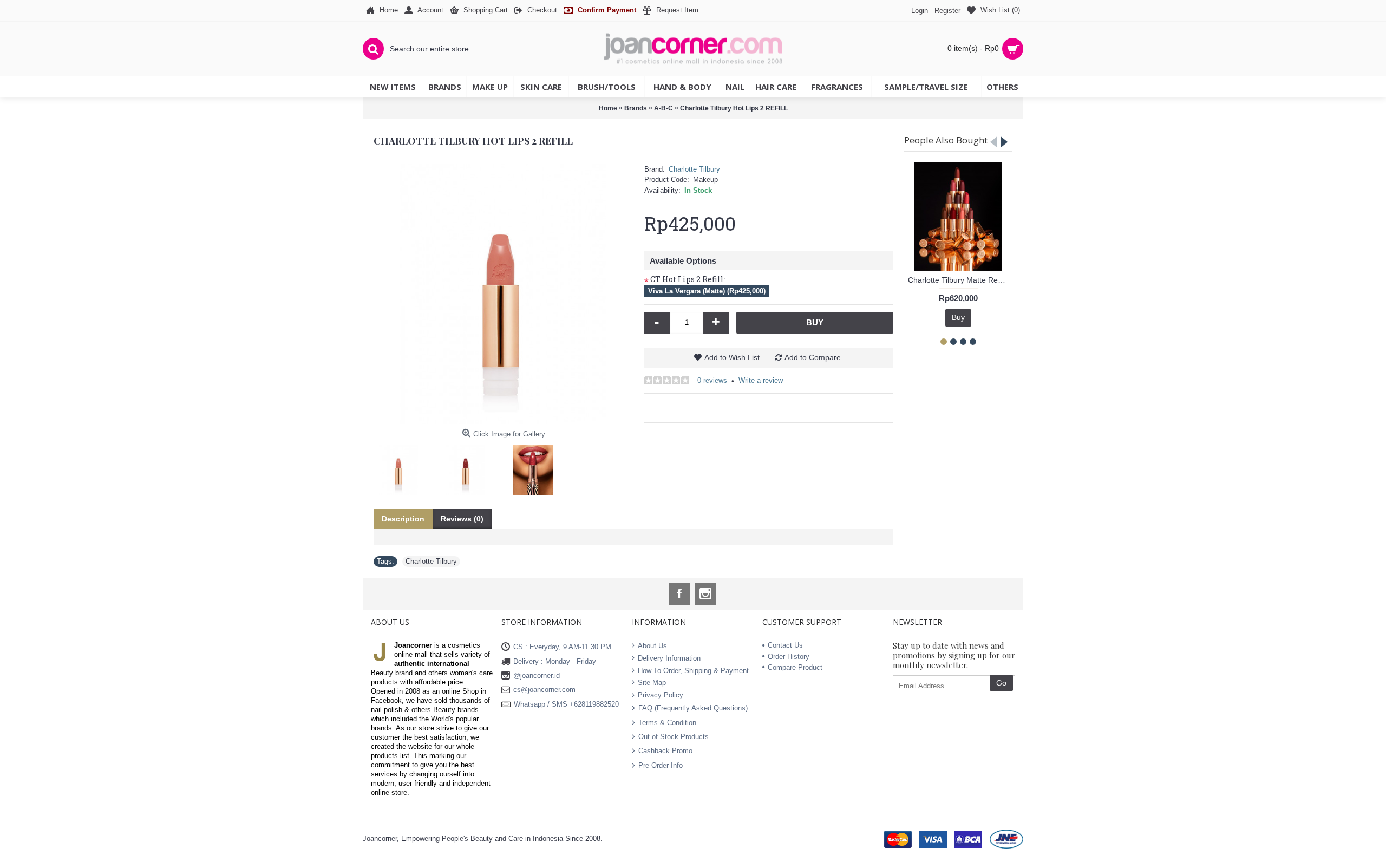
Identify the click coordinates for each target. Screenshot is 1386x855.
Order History (788, 656)
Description (403, 518)
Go (1001, 682)
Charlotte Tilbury (694, 169)
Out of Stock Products (673, 737)
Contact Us (785, 645)
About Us (652, 646)
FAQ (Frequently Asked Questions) (693, 708)
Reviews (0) (462, 518)
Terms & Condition (667, 722)
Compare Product (795, 667)
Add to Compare (812, 357)
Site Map (652, 682)
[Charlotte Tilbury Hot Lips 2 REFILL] (503, 294)
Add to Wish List (732, 357)
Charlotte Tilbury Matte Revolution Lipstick (960, 280)
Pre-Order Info (660, 765)
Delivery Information (669, 658)
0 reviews (712, 380)
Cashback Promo (665, 751)
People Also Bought (946, 140)
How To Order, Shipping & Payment (693, 670)
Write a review (760, 380)
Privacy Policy (660, 694)
